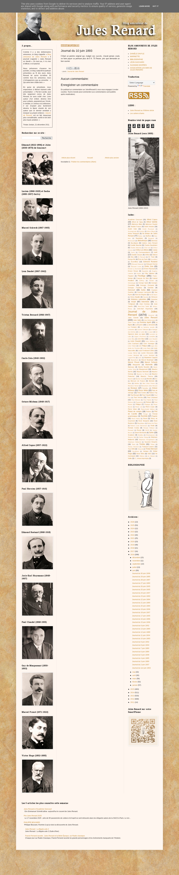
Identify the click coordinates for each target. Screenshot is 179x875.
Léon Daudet (135, 341)
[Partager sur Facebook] (75, 68)
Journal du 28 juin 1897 (141, 580)
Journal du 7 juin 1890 (140, 648)
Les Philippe (143, 346)
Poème (148, 411)
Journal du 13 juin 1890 (141, 629)
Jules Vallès (137, 320)
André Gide (132, 229)
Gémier (151, 280)
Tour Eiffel (131, 449)
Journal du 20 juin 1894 (141, 606)
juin (134, 570)
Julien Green (132, 322)
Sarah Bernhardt (140, 432)
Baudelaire (139, 238)
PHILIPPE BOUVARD (32, 822)
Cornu (133, 252)
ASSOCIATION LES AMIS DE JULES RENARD (141, 69)
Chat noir (147, 247)
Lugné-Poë (131, 357)
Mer (156, 379)
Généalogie (132, 283)
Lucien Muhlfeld (148, 355)
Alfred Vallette (151, 222)
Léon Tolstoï (132, 346)
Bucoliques (134, 243)
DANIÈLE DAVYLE (137, 54)
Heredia (145, 297)
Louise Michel (132, 353)
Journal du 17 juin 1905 (141, 616)
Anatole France (136, 226)
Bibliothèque (142, 241)
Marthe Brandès (144, 367)
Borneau (154, 240)
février (135, 682)
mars (134, 679)
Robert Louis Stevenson (138, 425)
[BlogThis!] (70, 68)
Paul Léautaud (152, 397)
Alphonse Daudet (151, 224)
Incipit (133, 302)
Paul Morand (136, 400)
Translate (146, 86)
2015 (132, 689)
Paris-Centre (141, 392)
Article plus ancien (112, 158)
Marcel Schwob (151, 362)
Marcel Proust (133, 362)
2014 (132, 693)
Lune (139, 357)
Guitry (143, 290)
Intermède (145, 302)
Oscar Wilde (143, 390)
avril (134, 675)
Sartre (151, 433)
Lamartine (131, 329)
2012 (132, 699)
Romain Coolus (133, 428)
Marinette (149, 365)
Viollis (130, 458)
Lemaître (152, 336)
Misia (129, 383)
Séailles (140, 435)
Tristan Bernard (151, 449)
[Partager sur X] (73, 68)
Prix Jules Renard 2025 (33, 816)
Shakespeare (150, 435)
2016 (132, 555)
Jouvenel (151, 315)
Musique (134, 388)
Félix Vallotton (150, 273)
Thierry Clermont (133, 446)
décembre (136, 558)
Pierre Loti (138, 407)
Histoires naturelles (138, 299)
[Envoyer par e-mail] (67, 68)
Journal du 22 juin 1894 (141, 599)
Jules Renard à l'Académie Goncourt (38, 809)
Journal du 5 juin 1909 (140, 655)
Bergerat (151, 238)
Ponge (145, 414)
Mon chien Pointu (149, 383)
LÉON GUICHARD (137, 62)
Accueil (90, 158)
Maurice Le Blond (143, 374)
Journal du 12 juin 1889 (141, 632)
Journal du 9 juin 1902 (140, 626)
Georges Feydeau (135, 287)
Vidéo (149, 453)
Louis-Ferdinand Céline (146, 350)
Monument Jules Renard (149, 386)
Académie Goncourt (135, 219)
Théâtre (142, 444)
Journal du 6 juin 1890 (140, 652)
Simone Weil (132, 437)
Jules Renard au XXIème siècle (142, 110)
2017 (132, 551)
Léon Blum (141, 339)
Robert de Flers (152, 423)
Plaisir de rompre (135, 411)
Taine (133, 444)
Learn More (144, 6)
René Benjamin (143, 421)
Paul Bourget (134, 395)
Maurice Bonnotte (143, 371)
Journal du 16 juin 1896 (141, 619)
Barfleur (148, 236)
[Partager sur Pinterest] (78, 68)
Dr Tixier (151, 257)
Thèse (152, 444)
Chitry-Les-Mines (142, 250)
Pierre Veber (132, 409)
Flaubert (131, 276)
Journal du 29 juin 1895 (141, 577)
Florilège (141, 276)
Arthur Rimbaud (133, 233)
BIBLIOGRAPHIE (136, 59)
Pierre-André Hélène (148, 409)
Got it (156, 6)
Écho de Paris (143, 259)
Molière (137, 383)
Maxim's (130, 379)
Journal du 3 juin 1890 (140, 661)
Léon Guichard (133, 343)
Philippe (138, 404)
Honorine (154, 299)
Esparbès (145, 271)
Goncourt (131, 290)
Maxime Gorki (140, 379)
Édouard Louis (136, 266)
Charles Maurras (135, 247)
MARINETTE (135, 56)
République (141, 423)
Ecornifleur (153, 259)
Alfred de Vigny (137, 222)
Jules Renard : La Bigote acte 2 (37, 829)
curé (155, 252)
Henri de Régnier (140, 294)
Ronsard (130, 430)
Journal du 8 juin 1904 (140, 645)
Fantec (139, 273)
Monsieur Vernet (133, 386)
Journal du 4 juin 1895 (140, 658)
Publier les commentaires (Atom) (83, 162)
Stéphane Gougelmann (147, 439)
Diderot (154, 255)
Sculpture (131, 435)
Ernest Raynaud (149, 268)
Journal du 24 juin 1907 (141, 593)
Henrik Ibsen (153, 294)
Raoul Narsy (136, 418)
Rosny (139, 430)
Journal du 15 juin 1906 (141, 622)
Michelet (151, 381)
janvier (135, 685)
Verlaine (146, 451)
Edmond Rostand (150, 262)
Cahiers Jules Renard (149, 243)
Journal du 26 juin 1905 (141, 586)
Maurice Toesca (147, 376)
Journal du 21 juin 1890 (141, 603)
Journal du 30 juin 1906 (141, 573)
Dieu (132, 257)
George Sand (143, 283)
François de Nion (142, 278)
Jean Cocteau (144, 304)
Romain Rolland (149, 428)
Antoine (141, 231)
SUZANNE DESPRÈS (138, 65)
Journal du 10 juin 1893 (141, 639)
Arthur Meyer (151, 231)
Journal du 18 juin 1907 (141, 612)
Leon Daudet (153, 339)
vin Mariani (151, 456)
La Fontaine (132, 327)
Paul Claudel (146, 395)
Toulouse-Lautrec (148, 446)
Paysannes (139, 402)
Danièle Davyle (137, 255)
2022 (132, 535)
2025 (132, 525)
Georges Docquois (147, 285)
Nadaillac (145, 388)
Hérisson (154, 297)
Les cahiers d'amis (137, 113)
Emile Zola (149, 266)
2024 (132, 528)
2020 (132, 542)
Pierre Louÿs (150, 407)
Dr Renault (141, 257)
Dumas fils (131, 259)
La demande (150, 325)
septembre (136, 564)
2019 (132, 545)
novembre (136, 561)
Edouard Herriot (151, 264)
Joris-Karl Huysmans (145, 309)
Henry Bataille (135, 297)
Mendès (149, 379)
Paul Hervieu (138, 397)
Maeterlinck (134, 360)
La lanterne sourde (148, 327)
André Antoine (149, 226)
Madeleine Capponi (150, 357)
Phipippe (147, 404)
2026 (132, 522)
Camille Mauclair (135, 245)
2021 (132, 538)
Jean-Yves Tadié (143, 306)
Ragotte (154, 416)
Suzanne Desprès (151, 442)
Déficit (147, 255)
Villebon (142, 456)
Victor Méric (140, 453)
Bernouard (131, 240)
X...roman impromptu (142, 458)
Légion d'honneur (140, 336)
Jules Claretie (133, 317)
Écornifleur (134, 262)
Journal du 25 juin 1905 (141, 590)
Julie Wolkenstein (149, 320)
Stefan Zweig (143, 437)
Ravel (145, 418)
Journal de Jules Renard (75, 71)
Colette (155, 250)
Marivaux (131, 367)
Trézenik (140, 449)
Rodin (153, 425)
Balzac (140, 236)
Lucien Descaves (147, 353)
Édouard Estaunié (137, 264)
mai (134, 672)
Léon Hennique (148, 343)
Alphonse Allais (137, 224)
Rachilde (144, 416)
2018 (132, 548)
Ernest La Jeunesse (134, 268)
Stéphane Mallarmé (134, 442)
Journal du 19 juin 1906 (141, 609)
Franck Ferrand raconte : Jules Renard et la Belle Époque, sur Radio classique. (55, 836)
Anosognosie (132, 231)
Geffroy (141, 280)
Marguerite (136, 364)
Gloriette (150, 287)
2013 (132, 696)
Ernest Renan (133, 271)
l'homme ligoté (145, 322)
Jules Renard (150, 317)
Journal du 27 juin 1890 (141, 583)
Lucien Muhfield (133, 355)
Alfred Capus (152, 220)
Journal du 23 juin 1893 (141, 596)
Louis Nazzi (147, 348)
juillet (134, 567)
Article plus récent (68, 158)
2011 (132, 702)
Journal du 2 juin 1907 (140, 665)
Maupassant (143, 369)
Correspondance (144, 252)
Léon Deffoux (150, 341)
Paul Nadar (147, 400)
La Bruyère (139, 325)
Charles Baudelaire (150, 245)
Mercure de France (138, 381)
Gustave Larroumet (144, 292)
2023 (132, 532)
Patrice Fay (153, 392)
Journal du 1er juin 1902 (141, 668)
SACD (147, 430)
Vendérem (135, 451)
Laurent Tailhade (142, 329)
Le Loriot (141, 332)
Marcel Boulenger (147, 360)
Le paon (150, 332)
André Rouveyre (148, 229)
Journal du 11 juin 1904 (141, 635)
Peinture (148, 402)
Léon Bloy (131, 339)
